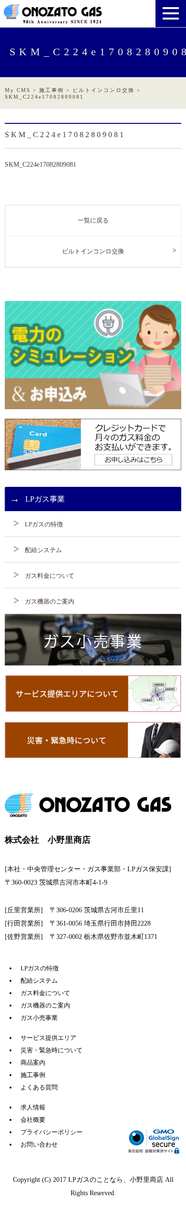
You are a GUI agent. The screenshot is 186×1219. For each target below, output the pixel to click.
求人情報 (33, 1107)
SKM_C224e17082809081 (40, 164)
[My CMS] (53, 20)
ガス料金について (49, 575)
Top (163, 1196)
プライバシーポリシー (52, 1132)
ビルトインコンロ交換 (93, 251)
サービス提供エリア (48, 1037)
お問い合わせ (39, 1144)
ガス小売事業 (39, 1017)
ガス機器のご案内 (49, 601)
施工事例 (33, 1074)
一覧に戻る (93, 220)
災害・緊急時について (52, 1050)
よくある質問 (39, 1087)
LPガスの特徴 (44, 524)
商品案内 (33, 1062)
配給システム (43, 550)
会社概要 (33, 1119)
